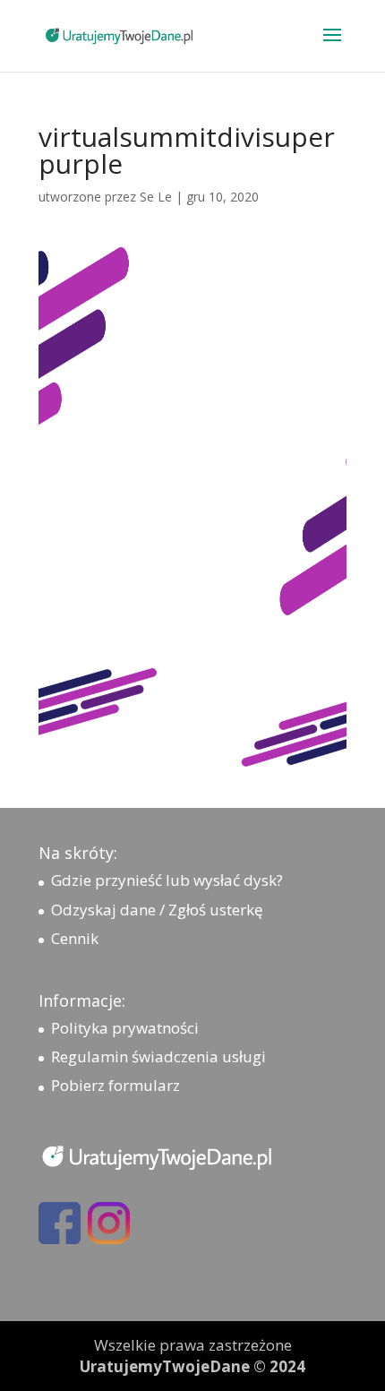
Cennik (74, 938)
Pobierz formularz (115, 1085)
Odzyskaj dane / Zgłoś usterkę (157, 909)
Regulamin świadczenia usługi (158, 1056)
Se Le (156, 196)
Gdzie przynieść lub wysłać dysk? (167, 880)
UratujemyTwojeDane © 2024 (192, 1366)
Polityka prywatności (125, 1027)
